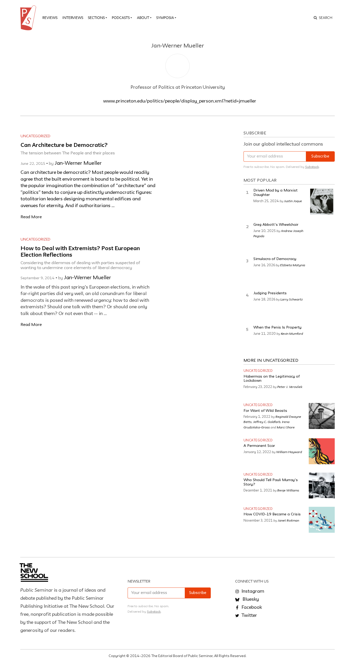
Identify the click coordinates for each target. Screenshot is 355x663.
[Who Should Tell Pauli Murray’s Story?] (322, 485)
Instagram (252, 591)
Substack (312, 167)
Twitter (248, 615)
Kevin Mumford (292, 333)
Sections (96, 18)
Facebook (251, 607)
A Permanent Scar (259, 446)
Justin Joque (293, 201)
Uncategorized (35, 136)
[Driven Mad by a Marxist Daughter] (322, 202)
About (143, 18)
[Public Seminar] (29, 17)
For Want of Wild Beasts (265, 411)
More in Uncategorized (271, 361)
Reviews (49, 18)
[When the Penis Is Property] (322, 339)
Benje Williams (288, 490)
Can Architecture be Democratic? (64, 145)
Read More (31, 217)
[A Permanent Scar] (322, 451)
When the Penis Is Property (277, 327)
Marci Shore (286, 427)
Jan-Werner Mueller (78, 163)
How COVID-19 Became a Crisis (272, 514)
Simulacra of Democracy (274, 259)
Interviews (72, 18)
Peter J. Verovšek (290, 386)
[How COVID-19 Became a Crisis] (322, 520)
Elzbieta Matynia (292, 265)
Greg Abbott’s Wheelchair (275, 225)
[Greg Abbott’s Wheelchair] (322, 236)
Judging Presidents (270, 293)
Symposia (165, 18)
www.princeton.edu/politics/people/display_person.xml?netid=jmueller (179, 101)
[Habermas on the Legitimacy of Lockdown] (322, 382)
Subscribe (320, 156)
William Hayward (289, 452)
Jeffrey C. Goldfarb (266, 421)
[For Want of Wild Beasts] (322, 416)
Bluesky (250, 599)
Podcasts (121, 18)
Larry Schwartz (291, 299)
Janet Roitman (288, 520)
